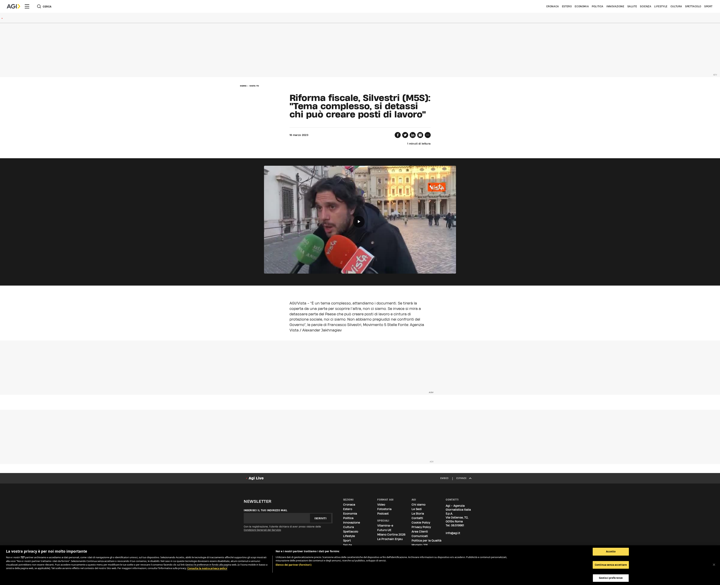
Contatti (417, 518)
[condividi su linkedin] (413, 135)
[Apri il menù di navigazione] (27, 6)
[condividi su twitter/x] (405, 135)
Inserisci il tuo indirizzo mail (265, 510)
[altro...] (428, 135)
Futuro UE (384, 530)
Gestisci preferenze (611, 578)
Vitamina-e (385, 525)
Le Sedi (417, 509)
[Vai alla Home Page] (13, 6)
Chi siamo (418, 504)
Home (243, 85)
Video (381, 504)
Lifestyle (660, 6)
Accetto (611, 551)
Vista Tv (254, 85)
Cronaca (552, 6)
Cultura (676, 6)
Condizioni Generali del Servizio (262, 529)
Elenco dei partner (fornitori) (293, 564)
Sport (708, 6)
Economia (582, 6)
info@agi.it (453, 533)
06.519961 (457, 525)
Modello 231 (420, 545)
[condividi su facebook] (398, 135)
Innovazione (615, 6)
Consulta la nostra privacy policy (207, 568)
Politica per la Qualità (426, 540)
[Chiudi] (714, 565)
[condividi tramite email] (420, 135)
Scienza (645, 6)
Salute (632, 6)
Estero (567, 6)
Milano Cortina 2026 (391, 534)
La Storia (418, 513)
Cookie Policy (421, 522)
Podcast (383, 513)
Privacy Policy (421, 527)
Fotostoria (384, 509)
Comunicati (420, 536)
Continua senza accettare (611, 564)
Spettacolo (693, 6)
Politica (597, 6)
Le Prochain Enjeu (390, 539)
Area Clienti (420, 531)
